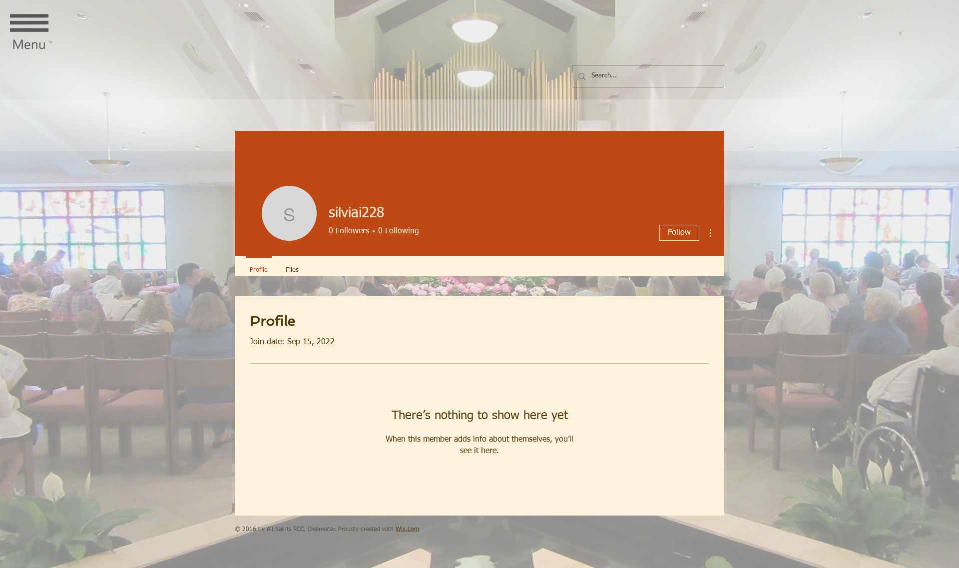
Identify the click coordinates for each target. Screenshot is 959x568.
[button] (29, 32)
